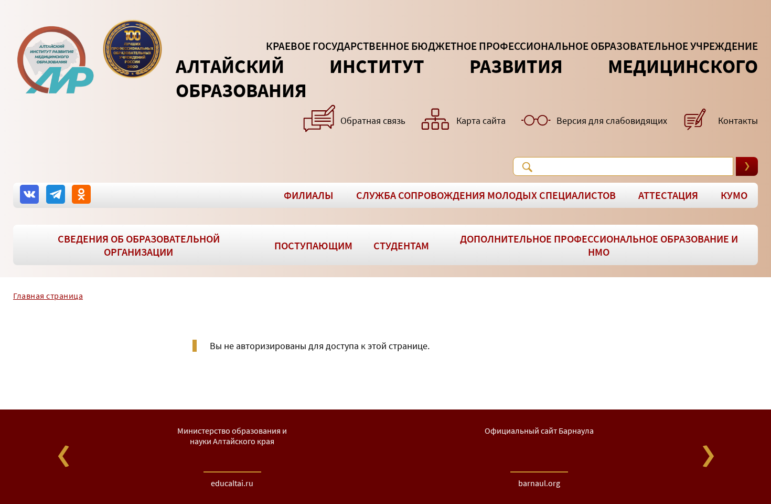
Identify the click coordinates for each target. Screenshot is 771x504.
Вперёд (708, 456)
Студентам (401, 245)
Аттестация (668, 195)
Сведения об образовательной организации (139, 245)
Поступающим (313, 245)
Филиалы (309, 195)
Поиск (527, 167)
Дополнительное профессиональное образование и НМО (599, 245)
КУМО (734, 195)
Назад (63, 456)
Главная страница (48, 295)
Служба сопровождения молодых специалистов (486, 195)
